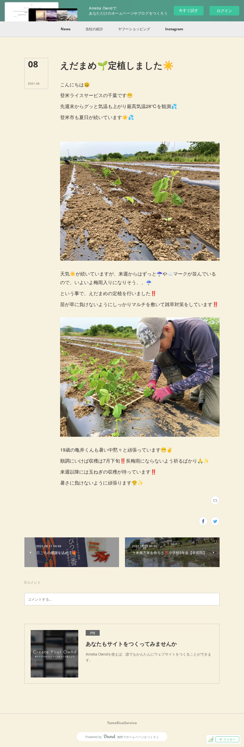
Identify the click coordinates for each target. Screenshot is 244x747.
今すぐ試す (188, 10)
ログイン (224, 10)
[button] (65, 29)
